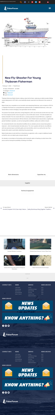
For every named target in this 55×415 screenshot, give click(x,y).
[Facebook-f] (3, 326)
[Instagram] (29, 2)
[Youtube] (32, 2)
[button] (21, 2)
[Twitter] (36, 2)
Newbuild (12, 91)
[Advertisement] (28, 65)
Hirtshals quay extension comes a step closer (40, 251)
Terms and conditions (39, 343)
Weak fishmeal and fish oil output (41, 267)
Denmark (10, 95)
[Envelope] (39, 2)
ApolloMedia (50, 339)
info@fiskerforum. (3, 1)
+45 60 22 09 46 (12, 1)
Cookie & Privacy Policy (48, 343)
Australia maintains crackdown (14, 251)
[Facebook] (25, 2)
